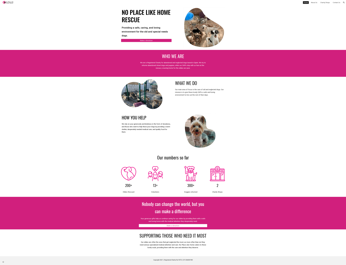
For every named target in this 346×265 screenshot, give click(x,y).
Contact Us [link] (336, 3)
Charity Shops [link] (325, 3)
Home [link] (306, 3)
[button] (344, 2)
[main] (146, 15)
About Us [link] (314, 3)
